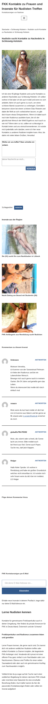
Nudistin (18, 207)
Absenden (24, 591)
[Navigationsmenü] (24, 18)
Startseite (5, 29)
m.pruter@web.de (30, 416)
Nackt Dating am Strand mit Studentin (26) (19, 295)
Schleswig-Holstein (18, 29)
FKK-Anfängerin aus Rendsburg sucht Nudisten (22, 335)
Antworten (40, 360)
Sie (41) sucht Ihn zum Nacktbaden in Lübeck (21, 256)
